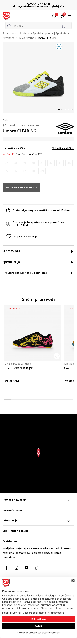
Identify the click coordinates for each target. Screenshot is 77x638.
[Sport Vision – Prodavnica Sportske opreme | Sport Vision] (6, 15)
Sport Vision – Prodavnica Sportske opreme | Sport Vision (36, 33)
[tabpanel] (38, 77)
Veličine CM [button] (35, 154)
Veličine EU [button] (9, 154)
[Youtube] (26, 567)
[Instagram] (16, 567)
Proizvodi (9, 38)
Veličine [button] (22, 154)
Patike (30, 38)
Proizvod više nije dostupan (21, 187)
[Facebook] (6, 567)
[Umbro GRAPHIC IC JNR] (32, 333)
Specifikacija (11, 262)
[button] (38, 236)
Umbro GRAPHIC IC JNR (18, 368)
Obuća (21, 38)
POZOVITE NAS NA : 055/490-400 (40, 3)
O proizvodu (11, 251)
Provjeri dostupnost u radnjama (25, 273)
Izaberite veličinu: (15, 148)
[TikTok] (36, 567)
